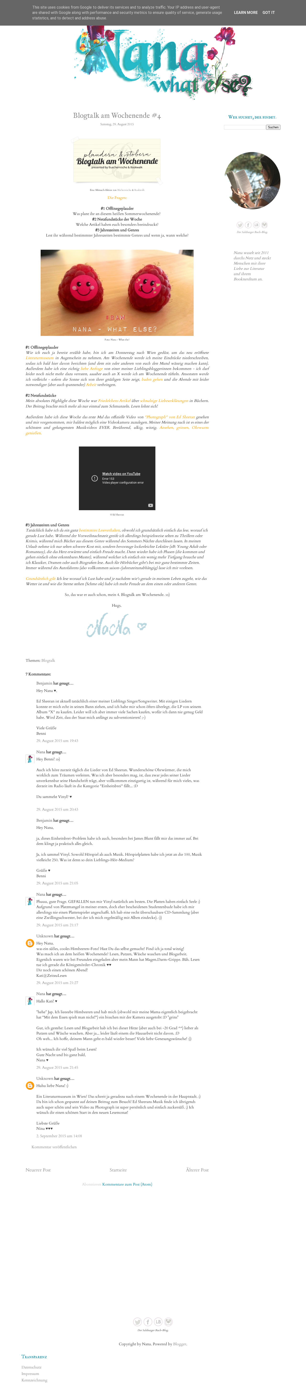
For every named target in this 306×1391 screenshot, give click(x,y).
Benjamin (44, 683)
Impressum (30, 1373)
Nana (40, 752)
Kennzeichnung (34, 1380)
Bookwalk (139, 190)
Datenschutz (31, 1367)
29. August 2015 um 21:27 (57, 982)
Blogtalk (48, 660)
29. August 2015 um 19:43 (57, 740)
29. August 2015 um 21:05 (57, 883)
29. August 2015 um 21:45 (57, 1067)
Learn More (246, 12)
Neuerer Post (38, 1170)
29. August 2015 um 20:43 (57, 809)
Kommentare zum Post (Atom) (127, 1184)
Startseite (118, 1170)
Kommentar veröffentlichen (54, 1147)
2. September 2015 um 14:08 (59, 1136)
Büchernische (124, 190)
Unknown (44, 936)
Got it (268, 12)
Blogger (179, 1344)
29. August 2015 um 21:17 (57, 925)
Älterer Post (197, 1170)
